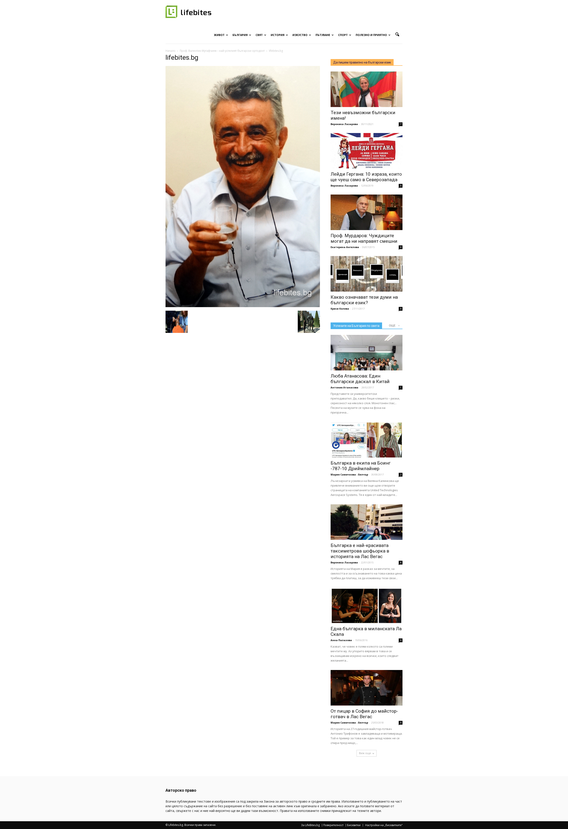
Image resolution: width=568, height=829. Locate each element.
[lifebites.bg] (243, 306)
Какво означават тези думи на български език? (364, 299)
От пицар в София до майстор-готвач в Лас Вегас (364, 713)
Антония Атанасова (344, 387)
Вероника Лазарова (344, 124)
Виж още (365, 753)
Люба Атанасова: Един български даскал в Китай (360, 378)
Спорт (343, 35)
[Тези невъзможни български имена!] (366, 89)
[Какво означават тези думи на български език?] (366, 274)
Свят (259, 35)
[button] (397, 34)
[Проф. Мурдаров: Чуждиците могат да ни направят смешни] (366, 212)
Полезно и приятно (371, 35)
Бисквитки (354, 825)
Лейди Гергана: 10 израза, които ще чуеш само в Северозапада (366, 176)
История (277, 35)
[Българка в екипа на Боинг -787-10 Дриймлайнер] (366, 439)
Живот (219, 35)
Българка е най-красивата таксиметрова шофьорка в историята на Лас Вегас (360, 551)
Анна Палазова (341, 640)
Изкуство (300, 35)
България (240, 35)
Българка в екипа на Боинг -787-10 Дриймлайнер (361, 465)
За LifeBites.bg (310, 825)
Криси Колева (340, 308)
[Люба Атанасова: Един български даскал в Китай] (366, 352)
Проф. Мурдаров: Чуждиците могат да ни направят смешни (364, 238)
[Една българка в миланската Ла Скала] (366, 605)
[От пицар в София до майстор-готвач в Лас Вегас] (366, 688)
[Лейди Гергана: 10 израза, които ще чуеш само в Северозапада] (366, 151)
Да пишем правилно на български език (362, 62)
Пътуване (323, 35)
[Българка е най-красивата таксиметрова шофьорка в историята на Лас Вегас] (366, 522)
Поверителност (333, 825)
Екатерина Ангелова (345, 247)
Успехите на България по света (356, 326)
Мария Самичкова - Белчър (349, 474)
